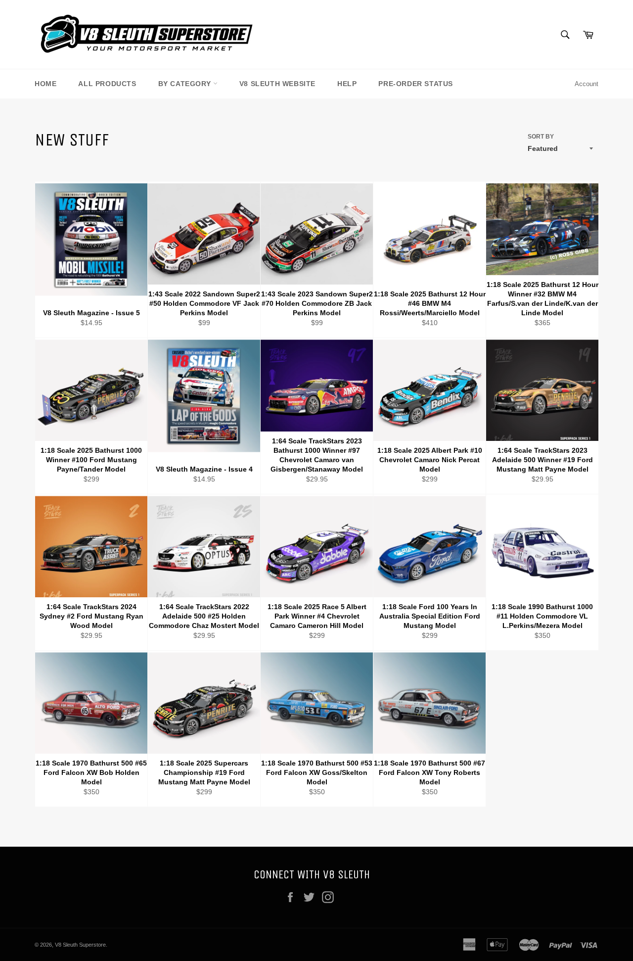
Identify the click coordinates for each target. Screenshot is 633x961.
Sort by (541, 136)
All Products (107, 84)
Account (586, 84)
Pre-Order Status (415, 84)
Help (347, 84)
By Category (185, 84)
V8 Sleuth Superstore (80, 945)
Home (45, 84)
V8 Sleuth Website (277, 84)
